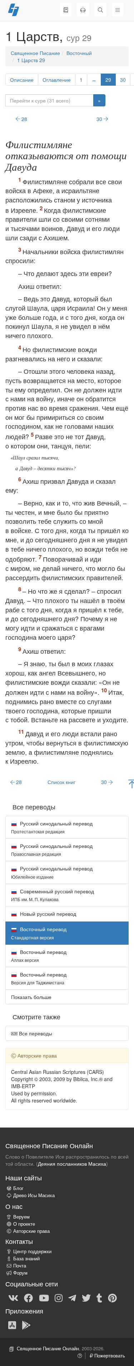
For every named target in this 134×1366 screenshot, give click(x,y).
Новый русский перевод (47, 913)
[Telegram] (72, 1297)
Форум (20, 1273)
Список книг (61, 781)
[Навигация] (117, 9)
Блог (18, 1188)
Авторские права (31, 1231)
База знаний (26, 1258)
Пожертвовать (109, 1355)
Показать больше (31, 996)
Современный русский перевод (52, 895)
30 (123, 79)
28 (23, 118)
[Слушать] (83, 9)
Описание (22, 79)
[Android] (26, 1324)
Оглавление (57, 79)
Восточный (79, 52)
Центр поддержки (32, 1251)
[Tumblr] (99, 1297)
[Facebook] (28, 1297)
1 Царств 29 (31, 60)
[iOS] (12, 1324)
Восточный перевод (38, 955)
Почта (19, 1265)
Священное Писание (35, 52)
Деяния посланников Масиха (72, 1163)
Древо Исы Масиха (34, 1195)
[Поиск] (100, 9)
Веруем (21, 1217)
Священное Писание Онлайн (48, 1348)
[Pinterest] (112, 1297)
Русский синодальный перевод (52, 827)
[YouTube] (44, 1297)
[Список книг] (65, 9)
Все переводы (35, 1033)
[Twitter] (86, 1297)
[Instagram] (59, 1297)
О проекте (24, 1224)
